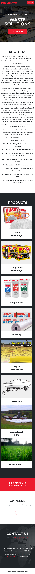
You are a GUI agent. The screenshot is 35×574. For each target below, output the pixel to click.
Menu (30, 2)
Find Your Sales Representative (17, 484)
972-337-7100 (23, 554)
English (17, 512)
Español (17, 514)
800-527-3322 (11, 557)
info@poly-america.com (21, 538)
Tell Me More (17, 31)
